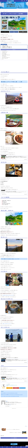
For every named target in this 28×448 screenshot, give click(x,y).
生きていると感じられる (5, 58)
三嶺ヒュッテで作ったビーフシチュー (7, 323)
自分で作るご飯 (4, 53)
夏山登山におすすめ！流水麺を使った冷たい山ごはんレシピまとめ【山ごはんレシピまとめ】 (12, 394)
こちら (10, 404)
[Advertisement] (14, 65)
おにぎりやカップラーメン (5, 51)
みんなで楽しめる (4, 56)
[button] (23, 32)
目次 (13, 49)
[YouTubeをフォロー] (8, 406)
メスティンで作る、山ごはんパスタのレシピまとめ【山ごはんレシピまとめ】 (10, 396)
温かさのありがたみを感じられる (6, 57)
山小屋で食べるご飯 (4, 52)
